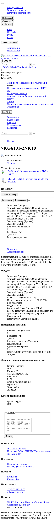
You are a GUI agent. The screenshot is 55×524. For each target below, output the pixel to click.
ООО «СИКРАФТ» (16, 448)
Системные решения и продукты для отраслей (30, 104)
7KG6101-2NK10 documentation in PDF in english (28, 172)
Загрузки (11, 122)
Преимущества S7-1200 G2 (20, 466)
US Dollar (12, 32)
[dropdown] (2, 3)
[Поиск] (34, 133)
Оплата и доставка (16, 10)
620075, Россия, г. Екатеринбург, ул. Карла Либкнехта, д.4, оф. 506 (28, 503)
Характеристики (15, 251)
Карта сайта (13, 120)
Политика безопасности (19, 13)
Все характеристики (17, 237)
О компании (13, 117)
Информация (7, 443)
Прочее (10, 98)
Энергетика (13, 106)
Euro (9, 29)
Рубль (10, 35)
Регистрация (13, 50)
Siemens (11, 163)
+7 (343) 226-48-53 (10, 67)
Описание (12, 249)
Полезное (6, 471)
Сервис (10, 101)
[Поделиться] (29, 200)
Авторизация (13, 48)
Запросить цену (9, 194)
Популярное (7, 459)
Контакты (12, 128)
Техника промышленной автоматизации (27, 83)
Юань (10, 37)
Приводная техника (17, 93)
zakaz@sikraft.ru (15, 7)
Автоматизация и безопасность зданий (26, 96)
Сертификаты (14, 125)
